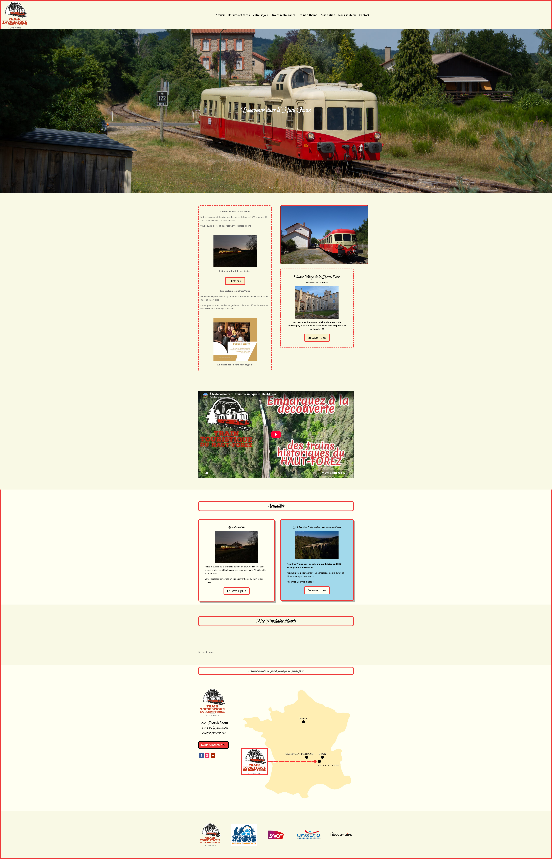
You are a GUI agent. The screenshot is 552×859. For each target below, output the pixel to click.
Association (328, 15)
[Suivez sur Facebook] (201, 755)
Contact (364, 15)
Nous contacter (211, 745)
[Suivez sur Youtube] (213, 755)
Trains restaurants (283, 15)
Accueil (220, 15)
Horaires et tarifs (239, 15)
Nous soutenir (347, 15)
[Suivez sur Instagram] (207, 755)
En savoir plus (316, 338)
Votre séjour (260, 15)
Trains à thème (307, 15)
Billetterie (235, 281)
